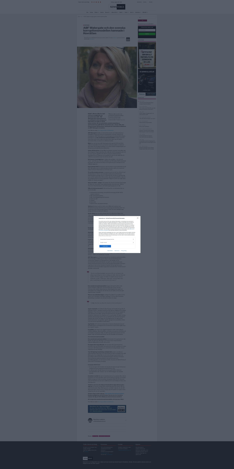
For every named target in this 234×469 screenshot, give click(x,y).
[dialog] (117, 234)
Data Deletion (110, 250)
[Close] (138, 218)
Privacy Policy (124, 250)
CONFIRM (105, 246)
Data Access (117, 250)
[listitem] (117, 239)
